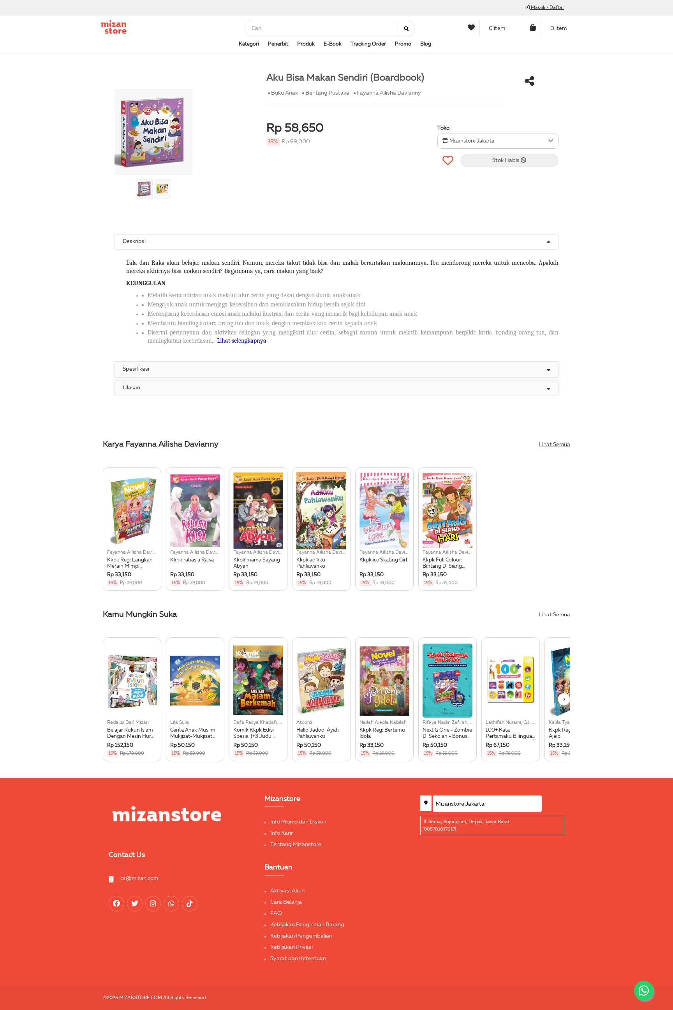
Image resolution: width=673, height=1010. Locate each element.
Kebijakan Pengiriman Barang (307, 924)
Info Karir (281, 833)
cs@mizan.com (139, 878)
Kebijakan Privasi (291, 947)
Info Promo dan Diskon (298, 822)
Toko (443, 128)
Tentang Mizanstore (295, 844)
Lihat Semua (554, 444)
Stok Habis (506, 160)
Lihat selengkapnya (241, 340)
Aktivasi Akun (287, 891)
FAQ (276, 913)
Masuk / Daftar (547, 7)
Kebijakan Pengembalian (301, 936)
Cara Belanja (286, 902)
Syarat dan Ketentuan (298, 958)
